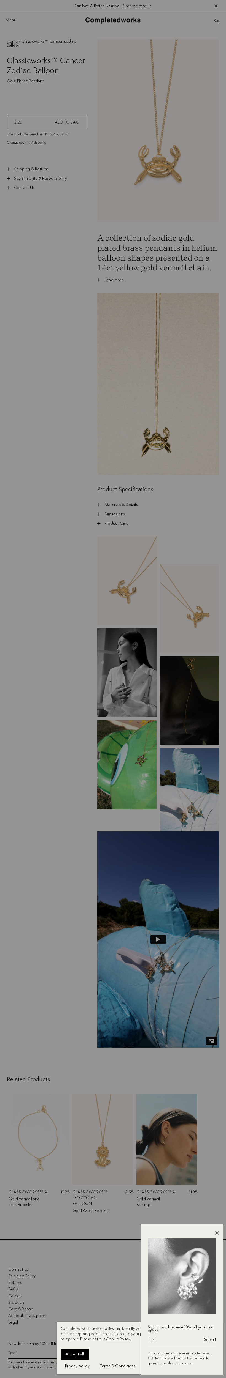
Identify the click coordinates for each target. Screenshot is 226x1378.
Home (12, 41)
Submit (210, 1339)
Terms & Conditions (118, 1365)
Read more (114, 280)
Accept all (75, 1354)
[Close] (217, 1233)
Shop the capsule (137, 5)
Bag (217, 21)
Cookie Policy (118, 1338)
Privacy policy (77, 1365)
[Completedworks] (113, 20)
